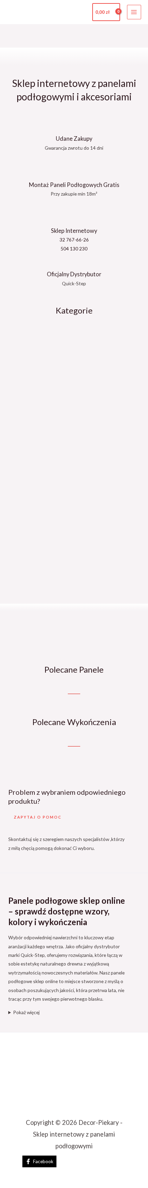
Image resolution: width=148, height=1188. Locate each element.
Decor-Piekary (46, 12)
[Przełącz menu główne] (134, 12)
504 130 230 (74, 248)
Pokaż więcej (26, 1012)
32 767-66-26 (74, 239)
